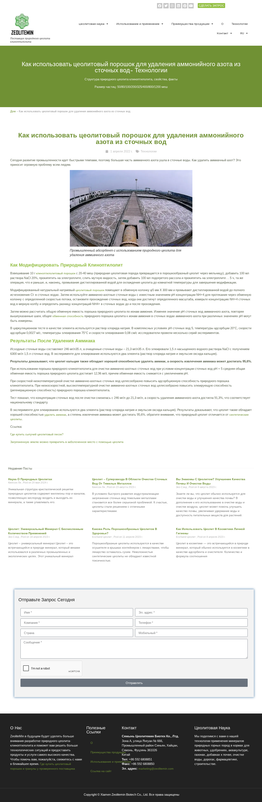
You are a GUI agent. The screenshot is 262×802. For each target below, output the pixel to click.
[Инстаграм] (172, 5)
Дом (13, 111)
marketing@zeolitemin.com (156, 768)
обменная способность (68, 316)
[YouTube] (191, 5)
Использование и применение (137, 23)
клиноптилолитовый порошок (55, 273)
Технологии (240, 23)
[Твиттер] (166, 5)
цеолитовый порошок (90, 290)
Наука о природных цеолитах (30, 479)
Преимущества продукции (190, 23)
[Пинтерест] (184, 5)
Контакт (222, 33)
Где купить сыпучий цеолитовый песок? (36, 434)
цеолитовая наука (91, 23)
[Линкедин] (178, 5)
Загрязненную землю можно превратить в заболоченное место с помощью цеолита (66, 442)
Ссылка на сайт (100, 771)
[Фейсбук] (159, 5)
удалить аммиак (55, 414)
